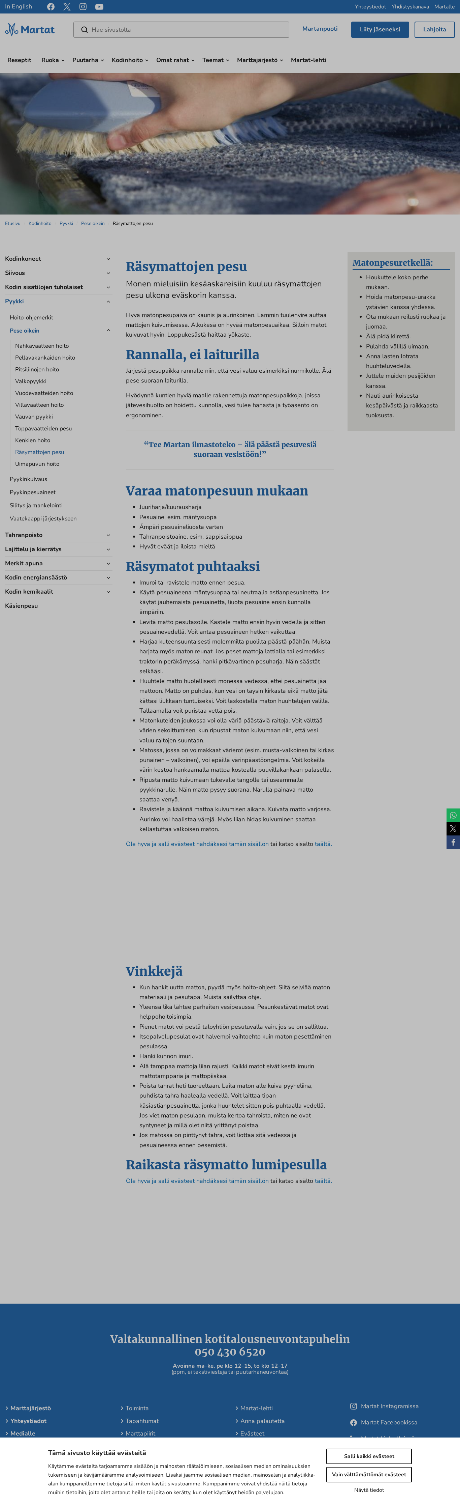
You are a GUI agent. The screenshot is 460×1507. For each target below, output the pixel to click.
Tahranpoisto (23, 535)
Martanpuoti (320, 29)
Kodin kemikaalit (29, 592)
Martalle (444, 6)
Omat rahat (172, 60)
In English (18, 6)
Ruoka (50, 60)
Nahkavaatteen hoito (42, 346)
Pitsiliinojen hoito (37, 369)
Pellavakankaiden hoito (45, 358)
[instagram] (83, 6)
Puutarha (85, 60)
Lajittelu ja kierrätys (33, 549)
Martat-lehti (308, 60)
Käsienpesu (21, 606)
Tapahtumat (142, 1421)
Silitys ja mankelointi (36, 505)
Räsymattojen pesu (39, 452)
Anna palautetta (262, 1421)
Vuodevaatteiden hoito (44, 393)
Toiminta (137, 1408)
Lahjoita (434, 29)
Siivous (15, 273)
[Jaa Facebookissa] (453, 842)
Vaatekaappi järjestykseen (43, 518)
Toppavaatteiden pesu (43, 428)
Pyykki (66, 223)
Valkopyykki (30, 381)
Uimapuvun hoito (37, 464)
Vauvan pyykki (34, 417)
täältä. (323, 844)
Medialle (22, 1433)
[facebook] (51, 6)
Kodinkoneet (23, 259)
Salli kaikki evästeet (369, 1456)
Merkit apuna (24, 563)
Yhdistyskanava (410, 6)
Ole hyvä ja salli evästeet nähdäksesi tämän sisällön (198, 844)
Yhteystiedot (370, 6)
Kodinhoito (127, 60)
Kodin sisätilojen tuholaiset (44, 287)
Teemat (213, 60)
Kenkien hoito (32, 440)
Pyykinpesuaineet (33, 492)
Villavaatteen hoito (39, 405)
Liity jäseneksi (380, 29)
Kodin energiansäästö (37, 577)
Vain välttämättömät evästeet (369, 1474)
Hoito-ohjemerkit (31, 317)
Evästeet (252, 1433)
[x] (67, 6)
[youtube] (99, 7)
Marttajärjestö (257, 60)
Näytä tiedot (369, 1490)
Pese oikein (93, 223)
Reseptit (19, 60)
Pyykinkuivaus (28, 479)
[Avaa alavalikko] (63, 59)
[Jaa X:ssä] (453, 828)
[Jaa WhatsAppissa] (453, 815)
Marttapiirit (140, 1433)
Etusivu (13, 223)
